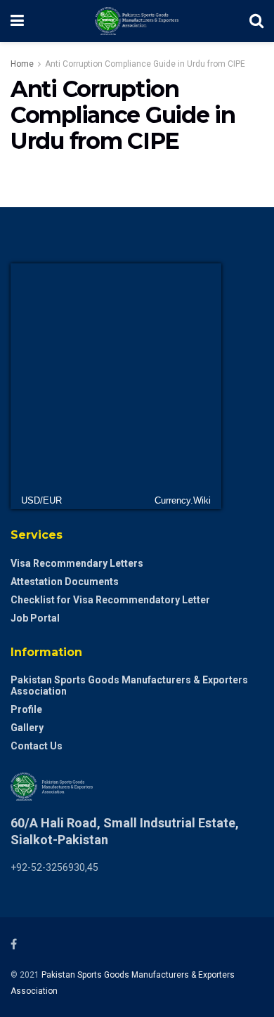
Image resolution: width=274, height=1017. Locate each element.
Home (22, 64)
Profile (26, 709)
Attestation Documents (65, 581)
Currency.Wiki (183, 500)
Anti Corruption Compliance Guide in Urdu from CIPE (145, 64)
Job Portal (35, 618)
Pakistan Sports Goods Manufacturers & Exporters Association (129, 685)
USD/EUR (41, 500)
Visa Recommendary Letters (77, 563)
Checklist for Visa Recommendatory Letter (110, 599)
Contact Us (37, 746)
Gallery (27, 727)
